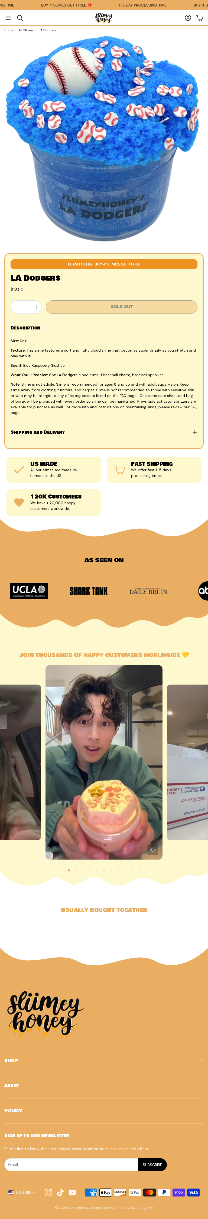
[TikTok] (60, 1192)
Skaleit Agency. (141, 1207)
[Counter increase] (36, 307)
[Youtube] (72, 1192)
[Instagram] (48, 1192)
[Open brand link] (44, 591)
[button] (8, 18)
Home (8, 30)
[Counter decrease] (16, 307)
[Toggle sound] (152, 849)
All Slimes (26, 30)
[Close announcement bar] (203, 4)
